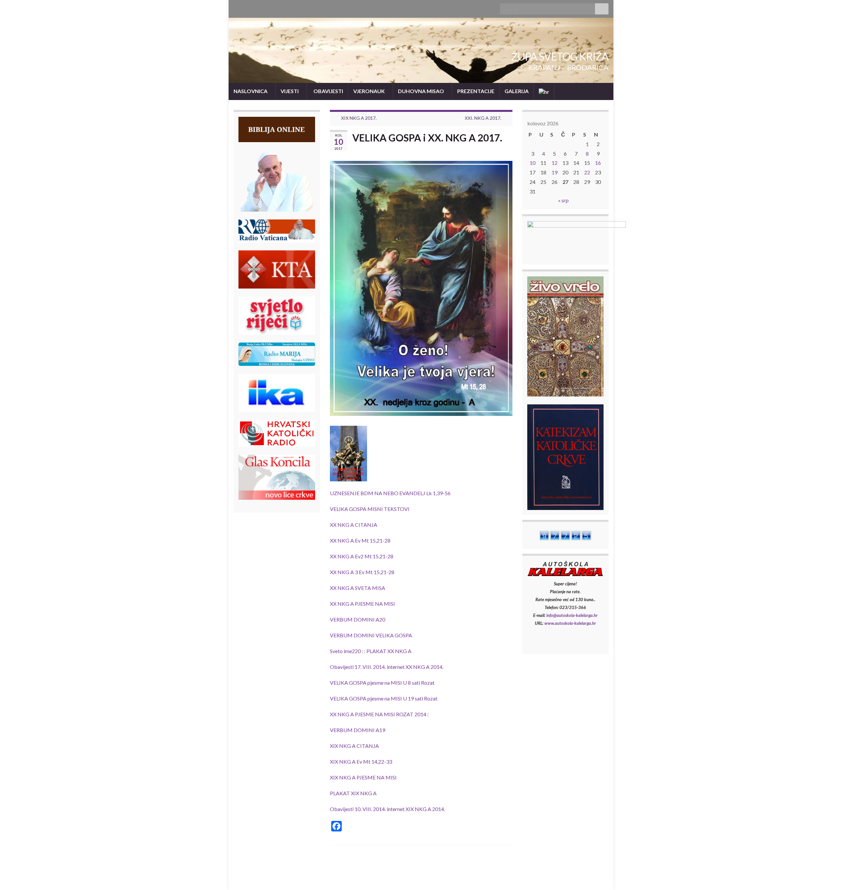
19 (554, 172)
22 (587, 172)
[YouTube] (247, 7)
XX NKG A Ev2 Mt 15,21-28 (361, 556)
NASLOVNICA (251, 91)
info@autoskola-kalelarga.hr (572, 615)
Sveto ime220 (345, 651)
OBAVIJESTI (327, 91)
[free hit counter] (565, 534)
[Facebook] (237, 7)
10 (532, 163)
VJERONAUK (369, 91)
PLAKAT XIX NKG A (353, 793)
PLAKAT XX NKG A (388, 651)
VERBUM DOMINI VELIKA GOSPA (371, 635)
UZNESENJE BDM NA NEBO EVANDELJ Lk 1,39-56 (390, 493)
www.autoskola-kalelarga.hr (570, 623)
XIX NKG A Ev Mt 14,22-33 (361, 761)
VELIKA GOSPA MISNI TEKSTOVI (369, 509)
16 (598, 163)
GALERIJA (517, 91)
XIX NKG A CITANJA (354, 746)
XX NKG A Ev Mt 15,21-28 (360, 540)
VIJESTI (290, 91)
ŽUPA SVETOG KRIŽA (559, 56)
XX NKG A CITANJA (353, 524)
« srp (563, 200)
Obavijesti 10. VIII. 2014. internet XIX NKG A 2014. (387, 809)
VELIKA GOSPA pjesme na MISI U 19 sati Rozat (383, 698)
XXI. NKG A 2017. (483, 118)
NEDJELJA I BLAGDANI (537, 876)
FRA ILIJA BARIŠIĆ (588, 876)
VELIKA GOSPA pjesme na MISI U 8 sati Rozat (382, 682)
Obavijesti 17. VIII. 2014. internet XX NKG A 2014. (386, 667)
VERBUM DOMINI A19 (357, 730)
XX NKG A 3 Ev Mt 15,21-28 (362, 572)
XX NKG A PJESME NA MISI (362, 603)
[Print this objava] (507, 149)
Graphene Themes (276, 881)
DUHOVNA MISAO (421, 91)
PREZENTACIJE (475, 91)
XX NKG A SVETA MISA (357, 588)
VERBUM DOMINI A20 (357, 619)
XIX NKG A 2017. (359, 118)
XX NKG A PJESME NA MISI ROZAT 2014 (378, 714)
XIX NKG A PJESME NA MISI (363, 777)
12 (554, 163)
